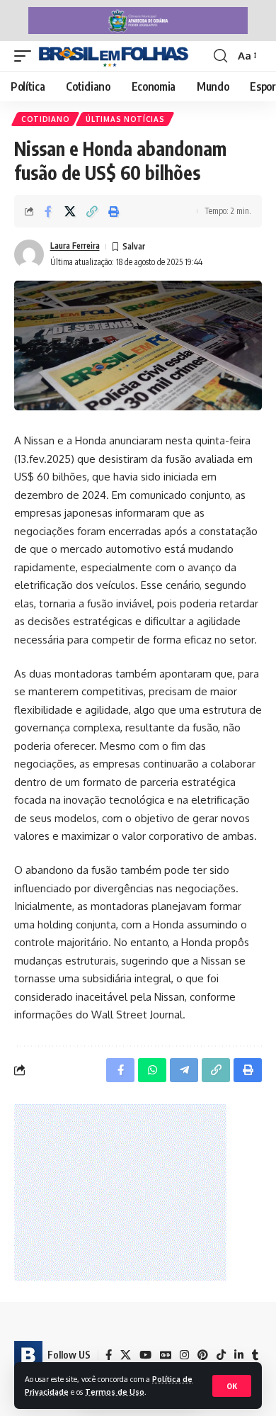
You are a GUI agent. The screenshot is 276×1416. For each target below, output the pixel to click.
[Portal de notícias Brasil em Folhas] (113, 56)
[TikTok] (221, 1355)
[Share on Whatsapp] (152, 1070)
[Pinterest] (203, 1355)
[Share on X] (70, 211)
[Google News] (165, 1355)
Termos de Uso (114, 1391)
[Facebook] (108, 1355)
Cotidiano (45, 119)
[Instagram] (184, 1355)
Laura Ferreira (75, 245)
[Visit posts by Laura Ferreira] (29, 254)
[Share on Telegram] (184, 1070)
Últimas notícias (125, 119)
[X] (125, 1355)
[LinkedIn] (239, 1355)
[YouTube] (145, 1355)
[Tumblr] (255, 1355)
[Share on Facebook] (48, 211)
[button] (231, 1386)
